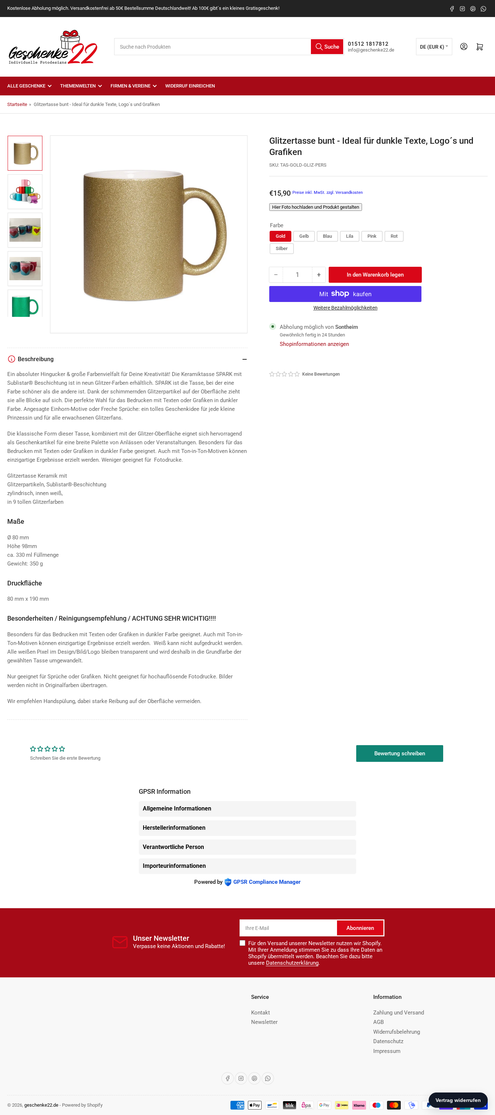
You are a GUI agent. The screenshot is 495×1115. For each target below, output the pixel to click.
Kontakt (260, 1012)
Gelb (304, 236)
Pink (372, 236)
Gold (280, 236)
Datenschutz (388, 1041)
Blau (327, 236)
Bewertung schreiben (399, 753)
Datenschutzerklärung (292, 963)
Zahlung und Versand (398, 1012)
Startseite (17, 104)
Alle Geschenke (26, 86)
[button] (284, 374)
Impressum (386, 1051)
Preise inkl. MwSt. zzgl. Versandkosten (327, 192)
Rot (394, 236)
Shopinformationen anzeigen (314, 343)
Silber (282, 248)
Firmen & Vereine (130, 86)
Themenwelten (78, 86)
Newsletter (264, 1022)
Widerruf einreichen (190, 86)
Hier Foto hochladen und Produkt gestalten (315, 207)
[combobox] (229, 46)
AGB (378, 1022)
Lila (349, 236)
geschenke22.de (41, 1105)
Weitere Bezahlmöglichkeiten (345, 307)
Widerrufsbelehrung (396, 1032)
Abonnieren (360, 928)
